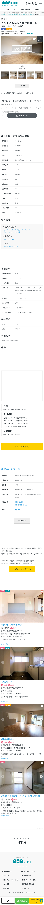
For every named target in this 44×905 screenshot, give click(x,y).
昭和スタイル (7, 681)
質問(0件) (30, 34)
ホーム (3, 14)
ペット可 (27, 230)
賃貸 (9, 14)
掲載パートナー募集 (29, 880)
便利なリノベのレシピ (10, 880)
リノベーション (9, 230)
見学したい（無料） (22, 446)
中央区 (30, 14)
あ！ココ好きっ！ (8, 738)
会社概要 (6, 884)
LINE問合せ (23, 901)
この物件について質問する (22, 569)
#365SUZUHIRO (9, 239)
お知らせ (6, 876)
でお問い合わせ (22, 505)
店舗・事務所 (25, 9)
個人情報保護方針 (28, 884)
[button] (41, 605)
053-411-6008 (19, 502)
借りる (7, 9)
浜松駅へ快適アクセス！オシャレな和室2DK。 (21, 795)
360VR (23, 85)
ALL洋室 (17, 232)
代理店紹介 (22, 520)
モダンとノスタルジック (11, 624)
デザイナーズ (19, 230)
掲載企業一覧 (26, 876)
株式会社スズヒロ (10, 469)
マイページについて (28, 871)
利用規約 (6, 888)
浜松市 (23, 14)
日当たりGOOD (9, 232)
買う (15, 9)
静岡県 (16, 14)
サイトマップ (26, 888)
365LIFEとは (8, 871)
